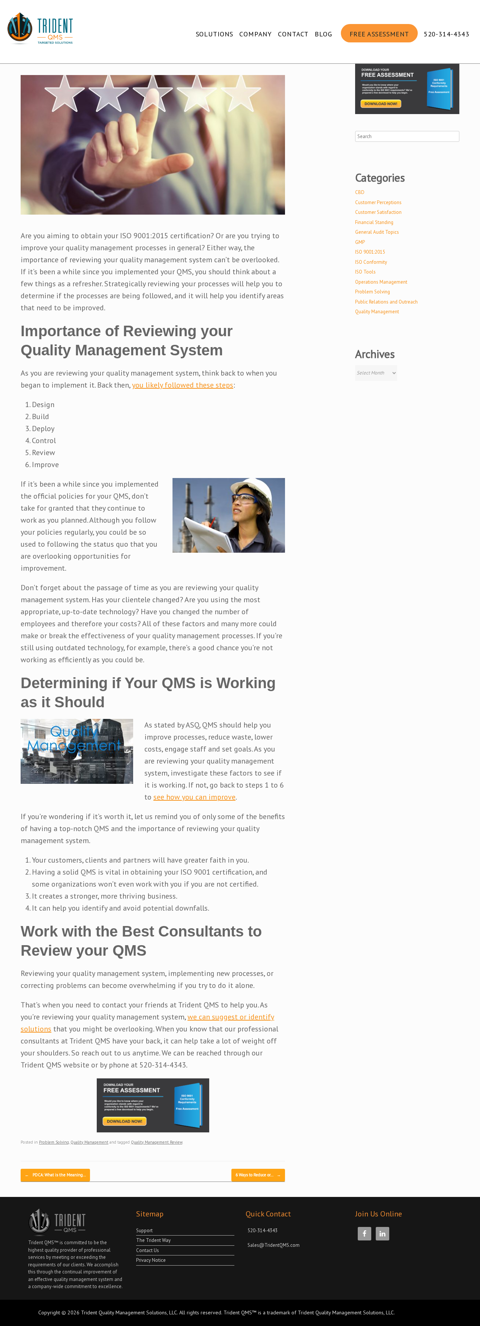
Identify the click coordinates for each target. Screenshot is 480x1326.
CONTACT (293, 34)
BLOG (323, 34)
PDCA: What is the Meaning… (55, 1174)
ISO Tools (365, 272)
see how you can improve (194, 797)
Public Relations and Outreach (386, 302)
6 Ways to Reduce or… (258, 1174)
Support (144, 1230)
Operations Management (381, 282)
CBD (359, 192)
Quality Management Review (156, 1142)
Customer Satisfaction (378, 212)
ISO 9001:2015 (370, 252)
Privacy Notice (151, 1260)
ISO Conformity (371, 262)
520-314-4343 (447, 34)
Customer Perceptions (378, 202)
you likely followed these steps (182, 385)
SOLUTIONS (215, 34)
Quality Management (89, 1142)
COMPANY (255, 34)
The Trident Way (153, 1240)
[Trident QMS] (42, 31)
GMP (360, 242)
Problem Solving (54, 1142)
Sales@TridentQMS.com (274, 1245)
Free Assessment (379, 34)
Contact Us (147, 1250)
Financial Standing (374, 222)
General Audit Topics (377, 232)
